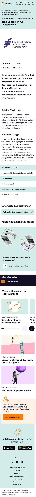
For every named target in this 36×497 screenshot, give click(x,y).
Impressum (17, 484)
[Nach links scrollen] (24, 328)
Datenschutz (17, 482)
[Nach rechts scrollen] (32, 328)
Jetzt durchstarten (13, 417)
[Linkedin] (22, 462)
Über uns (17, 470)
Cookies (17, 473)
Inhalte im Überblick (17, 467)
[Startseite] (2, 10)
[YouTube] (17, 462)
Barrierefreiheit (17, 479)
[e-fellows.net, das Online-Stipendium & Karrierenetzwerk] (7, 3)
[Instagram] (12, 462)
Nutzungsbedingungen (17, 476)
